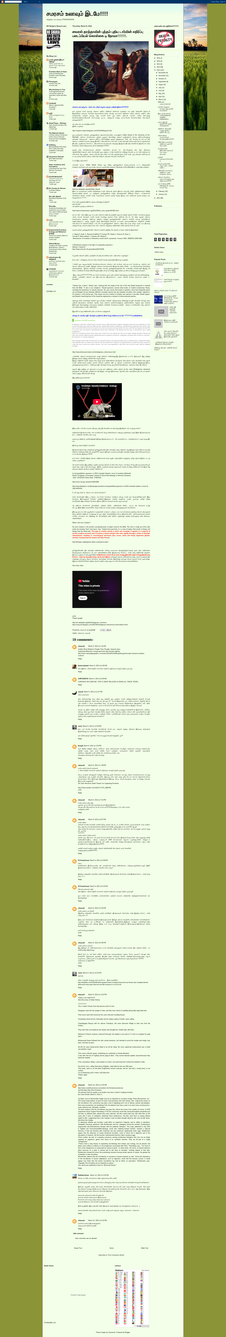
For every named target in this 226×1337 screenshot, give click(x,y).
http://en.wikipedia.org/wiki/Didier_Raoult (86, 189)
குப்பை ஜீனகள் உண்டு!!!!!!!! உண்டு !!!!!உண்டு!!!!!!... (165, 124)
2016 (158, 58)
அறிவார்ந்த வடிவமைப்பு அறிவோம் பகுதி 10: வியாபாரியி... (165, 144)
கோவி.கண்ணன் (83, 665)
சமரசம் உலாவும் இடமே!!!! (77, 13)
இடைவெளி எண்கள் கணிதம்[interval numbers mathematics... (164, 116)
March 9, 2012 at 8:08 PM (99, 860)
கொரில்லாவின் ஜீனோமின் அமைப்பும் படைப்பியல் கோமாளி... (165, 151)
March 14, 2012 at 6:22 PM (97, 1220)
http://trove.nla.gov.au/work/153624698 (85, 482)
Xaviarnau (112, 1332)
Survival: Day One (55, 83)
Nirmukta (52, 206)
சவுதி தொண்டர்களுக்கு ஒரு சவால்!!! (171, 280)
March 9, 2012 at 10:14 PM (92, 973)
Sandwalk (52, 103)
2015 (158, 61)
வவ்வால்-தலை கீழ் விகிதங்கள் (55, 258)
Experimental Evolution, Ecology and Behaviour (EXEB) (58, 232)
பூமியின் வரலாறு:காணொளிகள (165, 159)
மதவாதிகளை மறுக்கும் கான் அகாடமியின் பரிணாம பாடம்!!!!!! (171, 270)
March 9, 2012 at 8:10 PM (99, 886)
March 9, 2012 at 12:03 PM (92, 726)
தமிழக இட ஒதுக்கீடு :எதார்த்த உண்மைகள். (173, 309)
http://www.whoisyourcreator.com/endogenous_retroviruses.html (94, 352)
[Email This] (101, 630)
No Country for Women (57, 188)
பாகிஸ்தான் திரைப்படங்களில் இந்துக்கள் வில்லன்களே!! (164, 343)
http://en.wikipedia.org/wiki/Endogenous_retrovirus (89, 622)
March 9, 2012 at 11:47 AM (93, 692)
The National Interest (56, 133)
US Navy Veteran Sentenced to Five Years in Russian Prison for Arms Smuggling (58, 137)
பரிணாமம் (81, 633)
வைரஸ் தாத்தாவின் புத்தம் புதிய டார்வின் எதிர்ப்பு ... (165, 165)
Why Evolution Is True (57, 89)
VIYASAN (52, 269)
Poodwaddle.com (50, 1322)
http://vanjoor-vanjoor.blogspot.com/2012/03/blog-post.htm (92, 130)
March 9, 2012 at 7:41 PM (97, 800)
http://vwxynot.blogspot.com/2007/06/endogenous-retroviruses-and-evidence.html (100, 625)
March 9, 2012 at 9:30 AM (98, 665)
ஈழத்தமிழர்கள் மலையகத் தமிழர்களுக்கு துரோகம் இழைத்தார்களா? (56, 273)
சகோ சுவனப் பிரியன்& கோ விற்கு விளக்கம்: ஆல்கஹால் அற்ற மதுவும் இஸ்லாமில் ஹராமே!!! (171, 334)
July (160, 87)
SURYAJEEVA (83, 679)
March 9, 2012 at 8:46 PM (97, 943)
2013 (158, 67)
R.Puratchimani (83, 860)
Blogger (127, 1332)
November (162, 75)
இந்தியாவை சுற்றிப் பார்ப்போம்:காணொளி (171, 321)
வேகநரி (80, 746)
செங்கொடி (52, 145)
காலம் (51, 220)
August (161, 84)
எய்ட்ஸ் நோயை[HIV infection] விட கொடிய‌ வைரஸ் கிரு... (166, 185)
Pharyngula (53, 81)
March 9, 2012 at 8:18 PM (97, 908)
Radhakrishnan (83, 1175)
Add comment (78, 1233)
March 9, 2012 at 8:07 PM (97, 819)
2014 (158, 64)
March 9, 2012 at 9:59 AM (98, 679)
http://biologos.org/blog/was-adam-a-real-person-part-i (90, 542)
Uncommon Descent (56, 157)
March (161, 99)
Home (112, 1248)
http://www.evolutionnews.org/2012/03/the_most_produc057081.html (95, 211)
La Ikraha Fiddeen (55, 190)
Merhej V (75, 247)
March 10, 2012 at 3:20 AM (97, 1085)
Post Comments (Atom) (116, 1255)
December (162, 73)
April (160, 96)
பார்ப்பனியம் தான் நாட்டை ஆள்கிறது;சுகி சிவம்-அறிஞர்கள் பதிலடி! (56, 180)
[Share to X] (106, 630)
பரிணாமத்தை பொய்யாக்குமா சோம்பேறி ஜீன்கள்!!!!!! (166, 137)
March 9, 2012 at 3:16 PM (92, 746)
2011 (158, 198)
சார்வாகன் (83, 630)
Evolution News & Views (58, 72)
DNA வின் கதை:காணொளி (164, 103)
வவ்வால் (80, 692)
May (160, 93)
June (160, 90)
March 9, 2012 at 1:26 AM (97, 646)
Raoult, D (75, 475)
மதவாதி (87, 633)
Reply (80, 659)
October (161, 79)
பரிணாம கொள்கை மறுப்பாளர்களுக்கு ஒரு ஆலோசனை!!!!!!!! (166, 179)
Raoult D (82, 247)
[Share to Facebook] (108, 630)
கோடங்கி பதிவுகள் (55, 196)
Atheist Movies (54, 243)
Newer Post (78, 1248)
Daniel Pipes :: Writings (57, 123)
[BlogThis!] (103, 630)
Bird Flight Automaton (56, 158)
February (162, 191)
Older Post (144, 1248)
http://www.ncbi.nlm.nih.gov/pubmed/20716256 (88, 249)
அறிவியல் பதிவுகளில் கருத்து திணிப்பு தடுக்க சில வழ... (164, 130)
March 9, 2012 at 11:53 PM (97, 994)
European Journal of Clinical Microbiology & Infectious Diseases (109, 475)
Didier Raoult (91, 165)
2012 (158, 70)
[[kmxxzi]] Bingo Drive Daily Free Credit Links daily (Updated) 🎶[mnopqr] (57, 148)
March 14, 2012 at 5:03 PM (99, 1175)
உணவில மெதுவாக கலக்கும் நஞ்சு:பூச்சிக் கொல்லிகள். (165, 108)
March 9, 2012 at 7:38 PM (97, 765)
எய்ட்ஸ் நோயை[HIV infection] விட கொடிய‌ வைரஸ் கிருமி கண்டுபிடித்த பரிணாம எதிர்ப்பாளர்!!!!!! (171, 299)
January (161, 194)
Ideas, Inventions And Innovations (57, 165)
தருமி (50, 113)
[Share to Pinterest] (110, 630)
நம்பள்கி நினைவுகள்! (55, 176)
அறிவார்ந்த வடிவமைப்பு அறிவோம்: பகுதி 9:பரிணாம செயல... (165, 172)
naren (80, 726)
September (162, 81)
